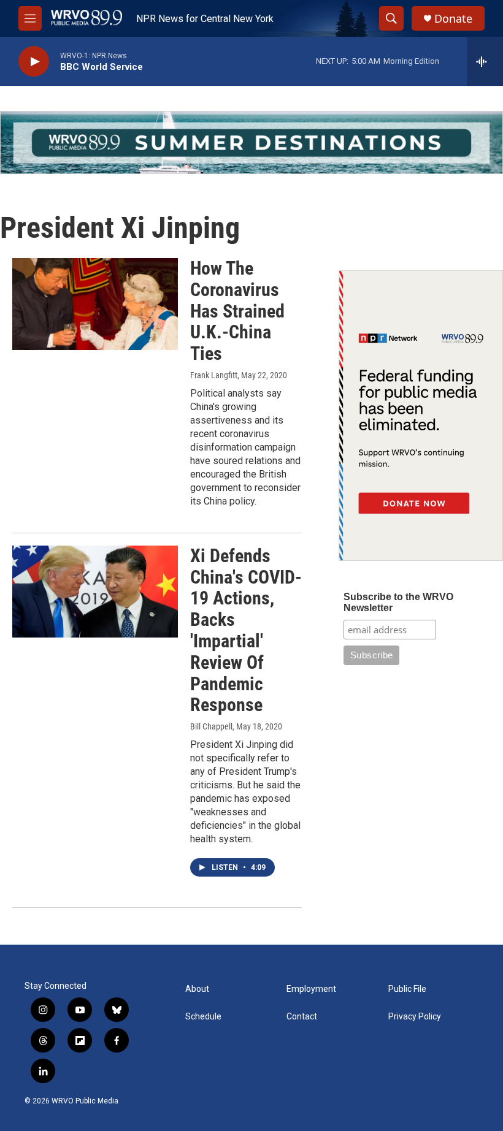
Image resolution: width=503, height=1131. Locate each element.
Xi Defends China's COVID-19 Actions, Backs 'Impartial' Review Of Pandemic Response (246, 630)
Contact (301, 1016)
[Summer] (251, 142)
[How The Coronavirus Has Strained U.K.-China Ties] (95, 304)
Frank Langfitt (213, 375)
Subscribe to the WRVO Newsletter (398, 602)
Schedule (203, 1016)
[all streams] (485, 61)
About (197, 989)
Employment (311, 989)
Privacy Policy (414, 1016)
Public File (407, 989)
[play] (34, 62)
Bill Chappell (211, 726)
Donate (453, 18)
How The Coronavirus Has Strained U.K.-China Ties (237, 310)
